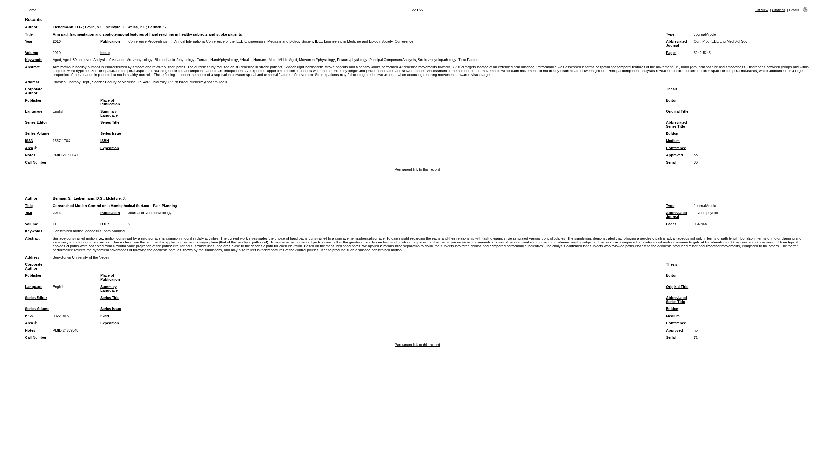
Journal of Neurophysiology (150, 213)
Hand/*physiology (224, 60)
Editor (671, 100)
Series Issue (110, 133)
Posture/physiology (352, 60)
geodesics (93, 231)
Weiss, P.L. (137, 27)
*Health (245, 60)
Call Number (35, 162)
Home (31, 10)
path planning (114, 231)
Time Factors (468, 60)
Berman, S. (157, 27)
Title (29, 34)
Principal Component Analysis (392, 60)
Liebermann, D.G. (68, 27)
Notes (30, 155)
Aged (57, 60)
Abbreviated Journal (676, 43)
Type (670, 34)
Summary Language (109, 113)
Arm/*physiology (140, 60)
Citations (778, 10)
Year (28, 41)
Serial (671, 162)
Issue (105, 53)
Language (33, 111)
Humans (260, 60)
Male (272, 60)
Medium (673, 141)
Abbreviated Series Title (676, 124)
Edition (672, 133)
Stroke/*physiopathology (437, 60)
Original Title (677, 111)
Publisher (33, 100)
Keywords (33, 60)
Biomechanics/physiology (175, 60)
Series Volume (37, 133)
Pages (671, 53)
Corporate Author (33, 91)
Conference (676, 148)
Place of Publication (110, 102)
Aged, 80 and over (77, 60)
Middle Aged (287, 60)
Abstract (32, 67)
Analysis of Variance (109, 60)
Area (29, 148)
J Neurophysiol (706, 213)
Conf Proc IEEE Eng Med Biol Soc (720, 41)
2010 (57, 41)
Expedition (109, 148)
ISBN (104, 141)
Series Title (109, 122)
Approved (674, 155)
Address (32, 82)
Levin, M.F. (94, 27)
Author (31, 27)
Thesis (671, 89)
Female (202, 60)
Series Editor (36, 122)
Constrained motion (68, 231)
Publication (110, 41)
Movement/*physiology (317, 60)
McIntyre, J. (115, 27)
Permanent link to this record (417, 169)
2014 (57, 213)
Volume (31, 53)
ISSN (29, 141)
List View (761, 10)
